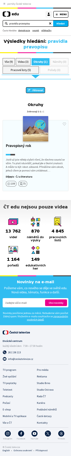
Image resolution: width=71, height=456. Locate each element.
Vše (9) (9, 62)
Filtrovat (38, 90)
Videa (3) (23, 62)
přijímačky (46, 30)
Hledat (60, 23)
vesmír (35, 30)
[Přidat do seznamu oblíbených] (64, 124)
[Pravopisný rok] (35, 155)
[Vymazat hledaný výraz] (50, 23)
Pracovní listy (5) (21, 70)
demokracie (24, 30)
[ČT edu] (11, 15)
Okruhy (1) (41, 62)
